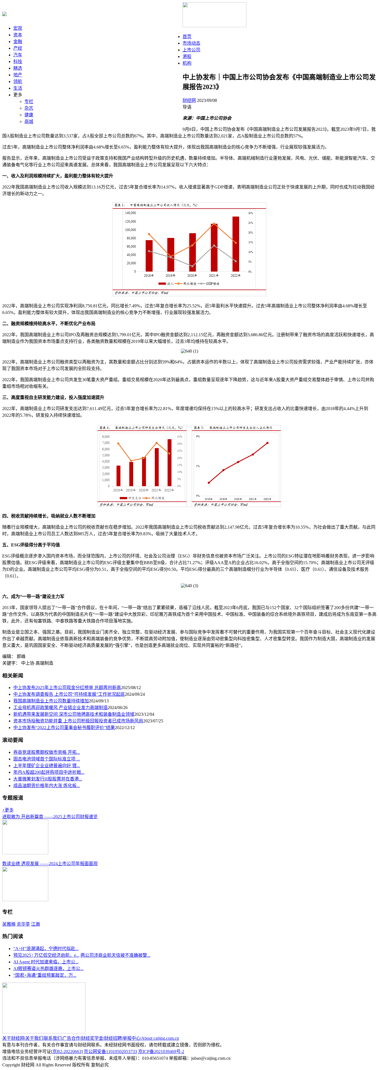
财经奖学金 (92, 1038)
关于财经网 (13, 1038)
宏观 (17, 28)
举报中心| (132, 1038)
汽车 (17, 54)
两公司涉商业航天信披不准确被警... (115, 955)
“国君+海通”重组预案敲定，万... (44, 975)
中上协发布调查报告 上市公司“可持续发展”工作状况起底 (69, 694)
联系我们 (53, 1038)
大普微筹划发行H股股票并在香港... (47, 779)
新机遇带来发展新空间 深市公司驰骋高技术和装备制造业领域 (73, 714)
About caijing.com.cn (160, 1038)
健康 (28, 114)
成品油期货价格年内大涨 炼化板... (46, 785)
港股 (187, 56)
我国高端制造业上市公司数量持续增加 (51, 701)
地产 (17, 74)
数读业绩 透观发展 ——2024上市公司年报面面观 (50, 863)
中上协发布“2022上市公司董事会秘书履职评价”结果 (64, 727)
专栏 (28, 101)
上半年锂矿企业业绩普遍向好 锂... (46, 765)
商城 (28, 121)
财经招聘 (113, 1038)
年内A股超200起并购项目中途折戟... (48, 772)
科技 (17, 61)
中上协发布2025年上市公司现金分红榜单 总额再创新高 (67, 687)
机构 (187, 63)
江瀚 (35, 924)
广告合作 (71, 1038)
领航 (17, 81)
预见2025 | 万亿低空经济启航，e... (46, 955)
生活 (17, 88)
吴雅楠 (9, 924)
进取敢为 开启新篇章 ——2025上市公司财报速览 (50, 816)
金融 (17, 41)
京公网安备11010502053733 (110, 1051)
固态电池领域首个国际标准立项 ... (46, 759)
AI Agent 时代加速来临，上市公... (46, 962)
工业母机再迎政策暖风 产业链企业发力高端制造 (60, 707)
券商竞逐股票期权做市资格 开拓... (46, 752)
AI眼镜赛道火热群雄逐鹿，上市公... (48, 968)
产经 (17, 48)
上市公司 (191, 49)
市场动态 (191, 43)
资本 (17, 34)
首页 (187, 36)
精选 (17, 68)
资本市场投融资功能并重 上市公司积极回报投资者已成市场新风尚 (78, 721)
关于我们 (34, 1038)
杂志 (28, 108)
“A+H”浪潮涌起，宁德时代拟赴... (46, 948)
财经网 (189, 100)
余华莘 (23, 924)
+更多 (8, 810)
